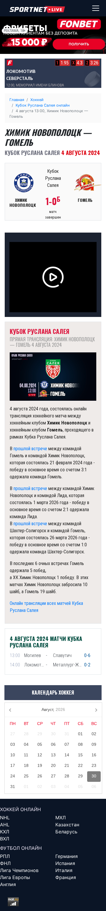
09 (94, 744)
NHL (5, 817)
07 (66, 744)
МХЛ (60, 817)
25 (26, 776)
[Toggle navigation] (96, 8)
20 (53, 765)
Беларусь (66, 832)
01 (80, 733)
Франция (65, 877)
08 (80, 744)
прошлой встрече (30, 448)
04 (26, 744)
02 (94, 733)
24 (12, 776)
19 (39, 765)
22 (80, 765)
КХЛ (4, 832)
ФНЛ (5, 863)
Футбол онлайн (21, 848)
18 (26, 765)
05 (39, 744)
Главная (16, 100)
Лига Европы (15, 877)
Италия (63, 870)
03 (12, 744)
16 (94, 755)
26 (39, 776)
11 (26, 755)
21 (66, 765)
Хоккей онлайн (20, 809)
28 (26, 733)
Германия (66, 856)
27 (12, 733)
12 (39, 755)
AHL (4, 825)
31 (66, 733)
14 (66, 755)
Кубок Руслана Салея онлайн (42, 105)
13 (53, 755)
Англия (8, 884)
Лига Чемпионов (19, 870)
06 (53, 744)
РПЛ (5, 856)
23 (94, 765)
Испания (65, 863)
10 (12, 755)
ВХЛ (4, 839)
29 (39, 733)
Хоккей (37, 100)
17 (12, 765)
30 (53, 733)
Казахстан (67, 825)
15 (80, 755)
